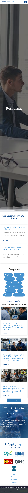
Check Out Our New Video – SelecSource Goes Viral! (12, 249)
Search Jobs (3, 491)
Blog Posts (8, 275)
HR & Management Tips (14, 283)
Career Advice (19, 275)
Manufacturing (10, 291)
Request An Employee (10, 491)
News (20, 291)
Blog (17, 491)
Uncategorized (19, 295)
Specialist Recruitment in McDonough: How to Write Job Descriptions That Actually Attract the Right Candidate (13, 389)
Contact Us (24, 491)
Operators (8, 295)
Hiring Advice (9, 279)
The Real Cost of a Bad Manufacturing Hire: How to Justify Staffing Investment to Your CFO (13, 326)
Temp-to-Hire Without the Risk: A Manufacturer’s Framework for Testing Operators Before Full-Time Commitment (13, 358)
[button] (25, 2)
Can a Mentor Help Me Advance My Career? (14, 228)
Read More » (5, 240)
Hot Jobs (19, 279)
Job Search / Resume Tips (14, 287)
